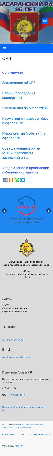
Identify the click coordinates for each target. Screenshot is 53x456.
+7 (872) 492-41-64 (14, 340)
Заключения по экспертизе (25, 108)
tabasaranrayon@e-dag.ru (17, 357)
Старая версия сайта (40, 434)
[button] (4, 210)
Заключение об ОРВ (19, 83)
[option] (26, 211)
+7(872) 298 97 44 (17, 395)
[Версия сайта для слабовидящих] (45, 21)
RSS (22, 434)
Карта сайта (8, 434)
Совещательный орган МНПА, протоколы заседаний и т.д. (21, 153)
